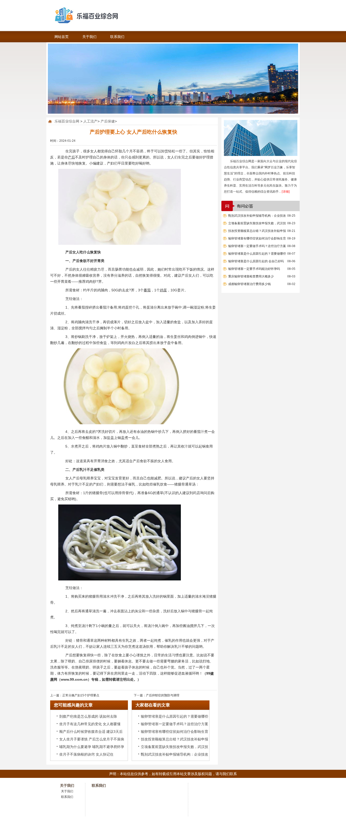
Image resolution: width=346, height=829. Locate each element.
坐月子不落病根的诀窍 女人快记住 (86, 754)
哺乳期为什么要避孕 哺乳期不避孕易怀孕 (91, 747)
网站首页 (61, 37)
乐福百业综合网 (66, 121)
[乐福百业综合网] (102, 15)
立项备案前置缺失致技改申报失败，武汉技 (257, 223)
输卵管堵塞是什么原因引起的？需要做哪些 (257, 253)
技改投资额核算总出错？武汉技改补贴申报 (257, 231)
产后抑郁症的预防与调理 (162, 695)
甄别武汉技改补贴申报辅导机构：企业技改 (257, 215)
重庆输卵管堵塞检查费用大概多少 (251, 276)
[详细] (286, 191)
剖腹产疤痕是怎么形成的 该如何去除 (88, 716)
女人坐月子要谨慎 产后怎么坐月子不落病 (91, 739)
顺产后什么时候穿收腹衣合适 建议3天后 (91, 732)
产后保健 (108, 121)
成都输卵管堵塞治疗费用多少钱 (249, 284)
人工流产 (90, 121)
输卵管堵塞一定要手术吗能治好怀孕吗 (254, 269)
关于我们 (89, 37)
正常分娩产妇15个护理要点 (80, 695)
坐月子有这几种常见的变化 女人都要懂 (90, 724)
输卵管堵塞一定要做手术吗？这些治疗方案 (257, 246)
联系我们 (117, 37)
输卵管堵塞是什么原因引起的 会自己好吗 (256, 261)
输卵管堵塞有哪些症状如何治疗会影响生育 (257, 238)
